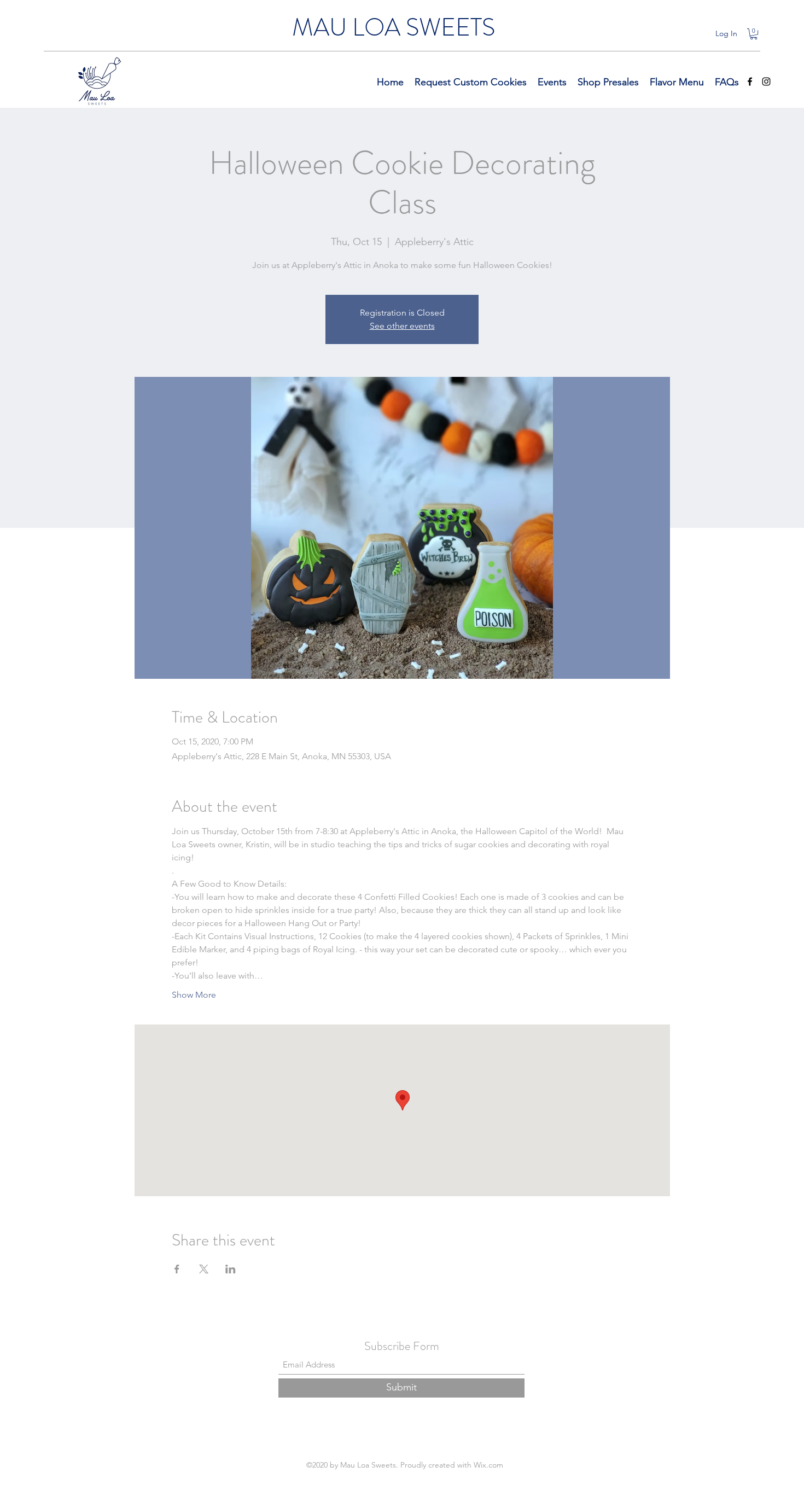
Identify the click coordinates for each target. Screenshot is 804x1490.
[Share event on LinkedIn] (230, 1269)
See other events (402, 326)
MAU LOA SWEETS (393, 27)
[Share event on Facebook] (177, 1269)
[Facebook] (749, 81)
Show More (194, 995)
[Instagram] (766, 81)
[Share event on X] (204, 1269)
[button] (753, 33)
